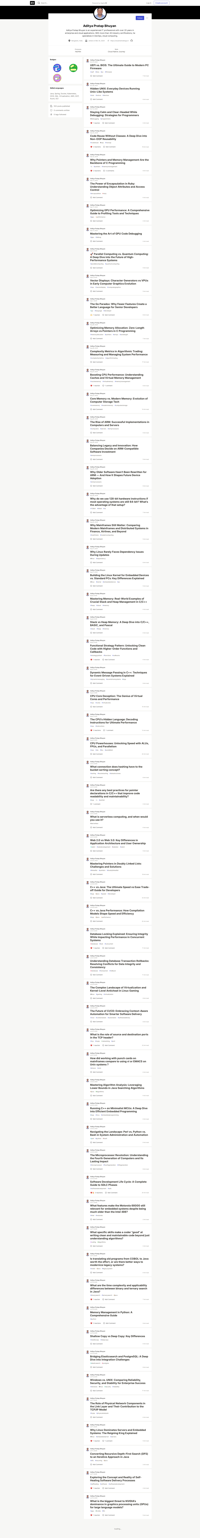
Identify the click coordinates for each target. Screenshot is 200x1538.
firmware (108, 72)
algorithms (100, 1091)
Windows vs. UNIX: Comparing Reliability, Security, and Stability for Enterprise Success (117, 1381)
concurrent (109, 944)
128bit (93, 508)
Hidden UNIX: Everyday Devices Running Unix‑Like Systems (115, 90)
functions (107, 655)
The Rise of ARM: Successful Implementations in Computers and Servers (119, 423)
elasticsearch (95, 1363)
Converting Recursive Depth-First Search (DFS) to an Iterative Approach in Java (119, 1455)
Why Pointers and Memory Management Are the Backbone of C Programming (119, 161)
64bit (99, 508)
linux (92, 558)
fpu (101, 750)
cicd (92, 1018)
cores (98, 703)
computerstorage (121, 405)
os (104, 508)
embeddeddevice (109, 582)
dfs (92, 1460)
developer (107, 311)
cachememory (95, 381)
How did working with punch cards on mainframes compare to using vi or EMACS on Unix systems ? (118, 1061)
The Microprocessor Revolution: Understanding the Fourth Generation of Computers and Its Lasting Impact (119, 1158)
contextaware (101, 1018)
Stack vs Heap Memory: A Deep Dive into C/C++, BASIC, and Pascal (119, 624)
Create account (161, 3)
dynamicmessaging (97, 679)
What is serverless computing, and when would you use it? (119, 818)
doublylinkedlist (112, 870)
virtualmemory (108, 381)
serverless (94, 823)
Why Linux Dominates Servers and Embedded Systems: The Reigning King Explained (118, 1431)
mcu (97, 1115)
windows (93, 1387)
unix (92, 95)
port (113, 1041)
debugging (94, 119)
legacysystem (107, 1268)
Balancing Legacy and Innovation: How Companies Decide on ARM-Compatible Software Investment (114, 448)
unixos (98, 95)
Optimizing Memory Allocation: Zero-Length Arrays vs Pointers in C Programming (117, 329)
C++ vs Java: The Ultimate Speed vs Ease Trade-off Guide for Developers (119, 889)
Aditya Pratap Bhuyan (97, 60)
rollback (112, 971)
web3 (92, 847)
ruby (104, 193)
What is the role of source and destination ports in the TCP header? (119, 1036)
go (91, 311)
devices (106, 95)
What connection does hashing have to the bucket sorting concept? (116, 768)
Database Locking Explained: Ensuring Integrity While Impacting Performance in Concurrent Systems (119, 937)
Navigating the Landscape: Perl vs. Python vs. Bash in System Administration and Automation (119, 1133)
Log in (148, 3)
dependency (101, 558)
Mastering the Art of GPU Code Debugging (116, 233)
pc (102, 72)
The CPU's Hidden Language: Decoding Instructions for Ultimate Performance (114, 721)
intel (92, 1215)
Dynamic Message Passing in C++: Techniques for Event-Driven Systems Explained (118, 674)
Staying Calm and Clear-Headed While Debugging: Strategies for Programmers (114, 114)
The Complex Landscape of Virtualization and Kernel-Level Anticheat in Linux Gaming (118, 989)
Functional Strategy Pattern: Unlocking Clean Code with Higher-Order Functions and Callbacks (117, 648)
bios (97, 72)
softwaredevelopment (98, 1188)
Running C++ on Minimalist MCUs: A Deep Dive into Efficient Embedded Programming (119, 1110)
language (98, 311)
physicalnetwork (102, 1413)
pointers (97, 166)
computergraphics (114, 287)
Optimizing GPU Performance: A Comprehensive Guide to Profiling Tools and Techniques (119, 212)
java (97, 894)
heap (92, 605)
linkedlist (93, 870)
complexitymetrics (97, 358)
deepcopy (104, 1340)
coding (93, 1242)
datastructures (115, 773)
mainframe (94, 535)
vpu (92, 287)
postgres (105, 1363)
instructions (100, 726)
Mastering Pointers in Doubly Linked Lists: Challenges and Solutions (116, 865)
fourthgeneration (109, 1165)
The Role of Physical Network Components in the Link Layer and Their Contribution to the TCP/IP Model (117, 1406)
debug (98, 237)
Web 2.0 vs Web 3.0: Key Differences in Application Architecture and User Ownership (118, 842)
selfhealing (94, 1484)
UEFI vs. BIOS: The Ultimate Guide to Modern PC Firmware (119, 67)
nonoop (108, 142)
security (107, 1387)
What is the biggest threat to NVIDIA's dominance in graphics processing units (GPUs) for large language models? (119, 1504)
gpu (92, 217)
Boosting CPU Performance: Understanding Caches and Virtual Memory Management (116, 376)
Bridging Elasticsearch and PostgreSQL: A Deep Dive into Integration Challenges (119, 1358)
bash (105, 1138)
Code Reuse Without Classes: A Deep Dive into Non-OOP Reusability (118, 137)
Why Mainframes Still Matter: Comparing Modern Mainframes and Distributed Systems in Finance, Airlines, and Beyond (119, 528)
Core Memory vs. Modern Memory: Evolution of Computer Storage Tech (119, 400)
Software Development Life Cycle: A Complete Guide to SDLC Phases (118, 1183)
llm (103, 1511)
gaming (99, 994)
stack (98, 605)
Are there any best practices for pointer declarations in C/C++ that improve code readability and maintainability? (115, 793)
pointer (102, 800)
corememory (95, 405)
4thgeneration (122, 1165)
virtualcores (106, 703)
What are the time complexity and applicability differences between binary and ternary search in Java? (118, 1288)
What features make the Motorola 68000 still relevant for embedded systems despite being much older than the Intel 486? (118, 1208)
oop (102, 142)
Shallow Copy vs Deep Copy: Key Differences (117, 1336)
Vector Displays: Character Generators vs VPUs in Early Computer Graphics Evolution (119, 282)
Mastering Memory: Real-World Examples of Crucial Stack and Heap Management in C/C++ (118, 600)
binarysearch (95, 1295)
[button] (57, 68)
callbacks (116, 655)
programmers (105, 119)
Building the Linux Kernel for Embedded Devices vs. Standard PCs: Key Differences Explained (119, 577)
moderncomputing (107, 535)
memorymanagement (109, 166)
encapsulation (95, 193)
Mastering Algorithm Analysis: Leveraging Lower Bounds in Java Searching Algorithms (117, 1086)
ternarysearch (107, 1295)
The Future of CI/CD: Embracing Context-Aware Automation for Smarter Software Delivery (119, 1012)
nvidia (98, 1511)
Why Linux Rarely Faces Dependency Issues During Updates (117, 553)
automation (112, 1018)
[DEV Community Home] (32, 3)
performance (100, 217)
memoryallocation (96, 334)
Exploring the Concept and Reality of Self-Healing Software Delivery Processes (115, 1479)
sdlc (110, 1188)
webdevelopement (103, 847)
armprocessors (113, 429)
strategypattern (96, 655)
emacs (93, 1068)
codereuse (94, 142)
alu (97, 750)
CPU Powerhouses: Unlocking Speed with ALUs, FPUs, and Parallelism (119, 745)
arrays (115, 334)
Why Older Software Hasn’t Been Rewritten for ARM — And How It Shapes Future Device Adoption (118, 475)
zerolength (124, 334)
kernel (98, 582)
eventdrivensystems (113, 679)
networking (105, 1041)
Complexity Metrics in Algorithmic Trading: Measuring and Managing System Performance (119, 353)
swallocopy (94, 1340)
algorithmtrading (111, 358)
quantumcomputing (112, 264)
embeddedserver (102, 1437)
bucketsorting (103, 773)
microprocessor (96, 1165)
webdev (115, 847)
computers (94, 429)
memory (106, 605)
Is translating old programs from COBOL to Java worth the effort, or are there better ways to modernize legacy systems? (119, 1262)
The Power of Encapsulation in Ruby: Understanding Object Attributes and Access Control (117, 186)
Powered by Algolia (98, 3)
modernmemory (107, 405)
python (98, 1138)
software (103, 1484)
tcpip (97, 1041)
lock (101, 944)
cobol (92, 1268)
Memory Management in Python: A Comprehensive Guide (111, 1314)
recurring (98, 1460)
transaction (103, 971)
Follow (139, 18)
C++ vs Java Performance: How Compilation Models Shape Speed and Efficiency (117, 912)
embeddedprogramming (110, 1115)
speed (103, 894)
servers (103, 429)
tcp (92, 1041)
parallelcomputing (97, 264)
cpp (124, 679)
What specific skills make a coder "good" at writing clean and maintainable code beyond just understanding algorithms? (119, 1235)
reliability (115, 1387)
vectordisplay (101, 287)
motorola (99, 1215)
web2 (122, 847)
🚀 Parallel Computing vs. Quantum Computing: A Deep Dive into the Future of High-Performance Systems (119, 257)
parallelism (109, 750)
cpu (92, 703)
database (94, 944)
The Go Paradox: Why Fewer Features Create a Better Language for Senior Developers (118, 306)
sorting (93, 773)
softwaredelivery (124, 1018)
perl (92, 1138)
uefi (92, 72)
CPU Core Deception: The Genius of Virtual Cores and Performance (116, 697)
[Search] (39, 3)
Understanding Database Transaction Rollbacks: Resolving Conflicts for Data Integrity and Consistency (119, 964)
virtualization (108, 994)
